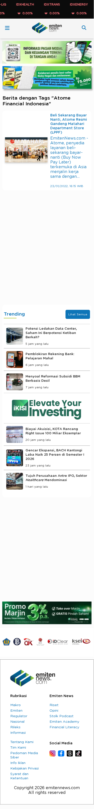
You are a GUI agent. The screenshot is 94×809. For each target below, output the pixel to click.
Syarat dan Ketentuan (19, 776)
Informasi (18, 733)
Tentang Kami (22, 742)
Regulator (18, 716)
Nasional (17, 721)
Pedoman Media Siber (24, 755)
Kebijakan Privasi (24, 768)
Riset (54, 705)
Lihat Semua (77, 314)
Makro (15, 705)
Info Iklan (18, 763)
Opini (54, 710)
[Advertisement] (47, 252)
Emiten (16, 710)
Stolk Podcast (62, 716)
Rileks (15, 727)
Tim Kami (18, 747)
